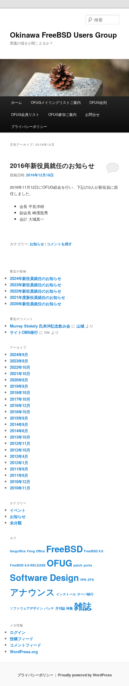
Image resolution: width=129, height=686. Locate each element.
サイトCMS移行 (24, 332)
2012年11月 (20, 443)
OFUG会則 (98, 102)
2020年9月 (19, 380)
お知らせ (37, 244)
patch (78, 565)
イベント (18, 510)
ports (88, 565)
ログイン (18, 632)
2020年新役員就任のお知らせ (35, 303)
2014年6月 (19, 430)
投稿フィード (21, 638)
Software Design (44, 577)
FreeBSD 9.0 (93, 551)
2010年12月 (20, 481)
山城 (80, 326)
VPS (83, 579)
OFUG (59, 563)
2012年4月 (19, 456)
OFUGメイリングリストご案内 (56, 102)
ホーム (16, 102)
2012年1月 (19, 462)
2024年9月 (19, 354)
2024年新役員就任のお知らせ (35, 278)
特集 (69, 608)
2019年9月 (19, 386)
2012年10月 (20, 450)
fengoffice (18, 551)
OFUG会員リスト (25, 114)
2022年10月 (20, 367)
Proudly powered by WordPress (85, 675)
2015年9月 (19, 418)
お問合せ (92, 114)
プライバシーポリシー (29, 126)
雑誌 (83, 606)
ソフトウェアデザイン (26, 608)
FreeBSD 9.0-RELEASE (28, 565)
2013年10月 (20, 437)
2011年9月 (19, 469)
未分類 (16, 523)
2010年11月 (20, 488)
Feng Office (36, 551)
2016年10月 (20, 411)
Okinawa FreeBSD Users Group (63, 34)
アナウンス (32, 591)
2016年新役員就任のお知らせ (52, 165)
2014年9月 (19, 424)
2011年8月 (19, 475)
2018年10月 (20, 392)
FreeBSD (64, 548)
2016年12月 (20, 405)
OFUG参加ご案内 (62, 114)
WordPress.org (24, 651)
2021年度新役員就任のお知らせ (37, 297)
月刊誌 (60, 608)
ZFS (91, 579)
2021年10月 (20, 373)
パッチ (49, 608)
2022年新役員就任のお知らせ (35, 291)
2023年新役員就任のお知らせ (35, 284)
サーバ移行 (85, 594)
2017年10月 (20, 399)
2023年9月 (19, 361)
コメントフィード (25, 645)
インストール (66, 594)
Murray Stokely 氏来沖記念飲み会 (40, 326)
